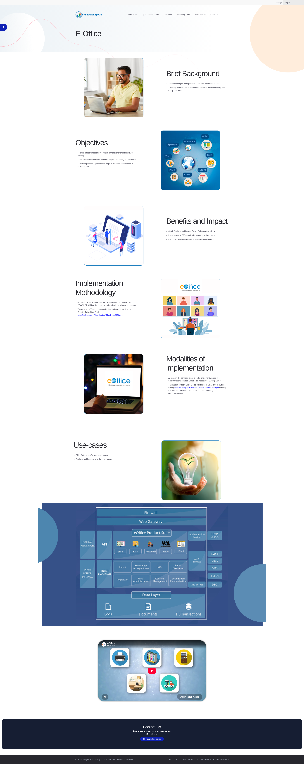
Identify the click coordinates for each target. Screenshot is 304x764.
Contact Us (213, 15)
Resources (198, 15)
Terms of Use (205, 760)
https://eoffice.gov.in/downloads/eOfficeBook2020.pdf (100, 315)
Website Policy (222, 760)
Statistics (168, 15)
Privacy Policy (189, 760)
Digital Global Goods (150, 15)
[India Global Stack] (89, 14)
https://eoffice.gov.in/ (153, 739)
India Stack (133, 15)
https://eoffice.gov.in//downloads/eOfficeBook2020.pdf (196, 388)
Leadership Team (183, 15)
